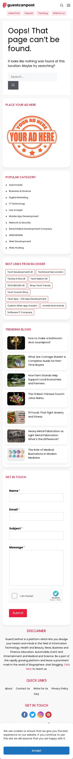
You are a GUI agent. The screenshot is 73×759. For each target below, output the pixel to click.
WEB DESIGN (16, 235)
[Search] (13, 85)
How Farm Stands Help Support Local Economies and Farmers (44, 379)
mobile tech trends (53, 305)
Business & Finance (20, 191)
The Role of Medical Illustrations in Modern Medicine (42, 454)
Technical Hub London (50, 272)
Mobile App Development (23, 216)
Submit (18, 613)
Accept (36, 750)
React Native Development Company (30, 228)
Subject (16, 528)
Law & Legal (16, 210)
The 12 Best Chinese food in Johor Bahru (46, 396)
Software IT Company (19, 312)
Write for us (59, 13)
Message (17, 547)
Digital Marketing (18, 197)
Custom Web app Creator (22, 305)
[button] (60, 5)
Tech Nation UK (39, 278)
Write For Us (40, 688)
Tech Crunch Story (17, 292)
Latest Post (14, 13)
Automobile (16, 185)
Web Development (20, 241)
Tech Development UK (20, 272)
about (8, 688)
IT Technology (17, 203)
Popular (29, 13)
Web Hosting (16, 247)
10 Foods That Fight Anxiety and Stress (46, 414)
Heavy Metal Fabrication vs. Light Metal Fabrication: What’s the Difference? (46, 435)
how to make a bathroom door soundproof (45, 340)
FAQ (36, 694)
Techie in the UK (16, 278)
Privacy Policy (60, 688)
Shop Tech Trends (40, 285)
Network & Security (20, 222)
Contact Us (23, 688)
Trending (43, 13)
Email (14, 510)
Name (14, 491)
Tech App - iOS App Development (26, 299)
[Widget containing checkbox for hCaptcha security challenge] (36, 596)
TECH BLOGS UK (16, 285)
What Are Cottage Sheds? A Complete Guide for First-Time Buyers (47, 361)
